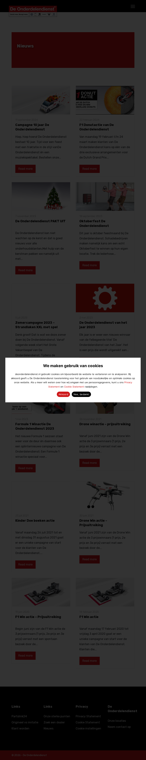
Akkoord (63, 394)
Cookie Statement (74, 386)
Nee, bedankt (81, 394)
